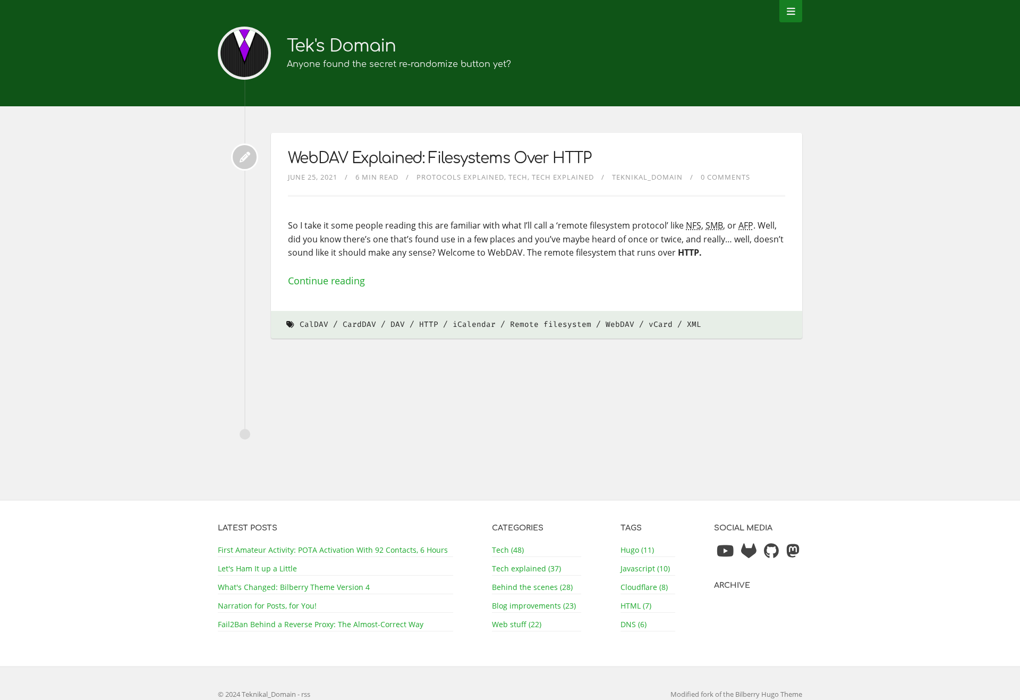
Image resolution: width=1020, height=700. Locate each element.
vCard (661, 324)
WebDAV (620, 324)
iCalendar (474, 324)
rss (305, 694)
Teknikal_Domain (647, 177)
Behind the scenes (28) (532, 587)
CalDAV (314, 324)
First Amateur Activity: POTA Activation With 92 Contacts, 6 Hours (333, 550)
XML (694, 324)
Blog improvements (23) (534, 606)
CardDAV (359, 324)
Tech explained (563, 177)
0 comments (725, 177)
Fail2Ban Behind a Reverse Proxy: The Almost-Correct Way (320, 624)
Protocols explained (460, 177)
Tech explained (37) (526, 568)
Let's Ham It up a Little (257, 568)
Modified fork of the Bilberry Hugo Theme (736, 694)
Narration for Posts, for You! (267, 606)
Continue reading (326, 280)
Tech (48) (508, 550)
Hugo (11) (637, 550)
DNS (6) (633, 624)
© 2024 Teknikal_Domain (258, 694)
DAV (397, 324)
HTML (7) (635, 606)
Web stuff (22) (516, 624)
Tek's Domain (341, 46)
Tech (518, 177)
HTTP (428, 324)
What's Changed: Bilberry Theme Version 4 (294, 587)
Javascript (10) (645, 568)
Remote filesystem (550, 324)
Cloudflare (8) (644, 587)
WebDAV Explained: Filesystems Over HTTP (439, 158)
